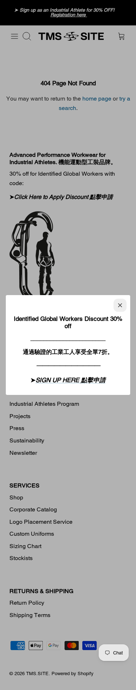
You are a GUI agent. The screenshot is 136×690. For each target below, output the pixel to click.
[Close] (120, 305)
